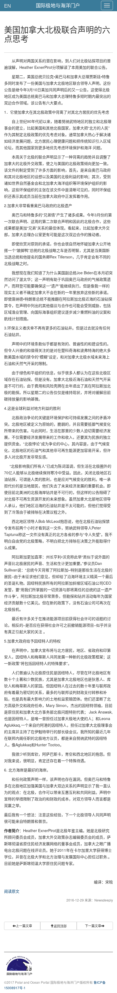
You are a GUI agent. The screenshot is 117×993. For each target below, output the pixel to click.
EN (7, 5)
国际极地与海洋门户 (58, 5)
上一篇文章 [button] (24, 925)
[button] (58, 926)
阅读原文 (11, 891)
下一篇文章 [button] (93, 925)
